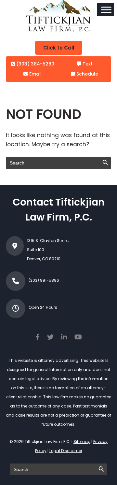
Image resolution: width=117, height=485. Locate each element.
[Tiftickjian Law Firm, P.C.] (58, 30)
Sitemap (81, 441)
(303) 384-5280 (34, 64)
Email (35, 74)
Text (87, 64)
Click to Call (58, 47)
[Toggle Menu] (106, 10)
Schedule (86, 74)
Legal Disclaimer (65, 450)
